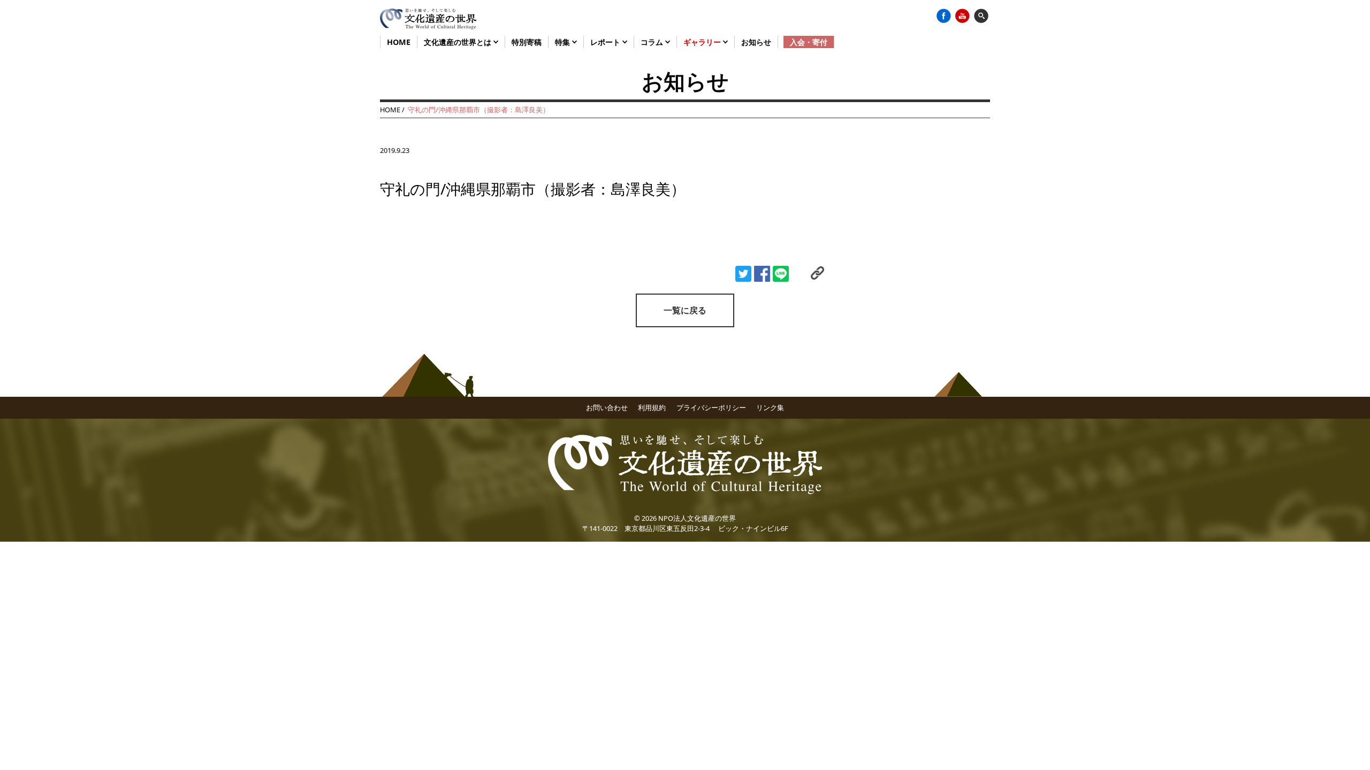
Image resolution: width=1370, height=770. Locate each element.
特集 (563, 42)
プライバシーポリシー (711, 407)
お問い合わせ (607, 407)
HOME (398, 42)
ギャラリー (703, 42)
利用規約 (652, 407)
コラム (653, 42)
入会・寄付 (808, 42)
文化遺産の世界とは (458, 42)
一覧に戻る (685, 310)
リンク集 (770, 407)
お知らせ (756, 42)
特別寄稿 (527, 42)
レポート (606, 42)
